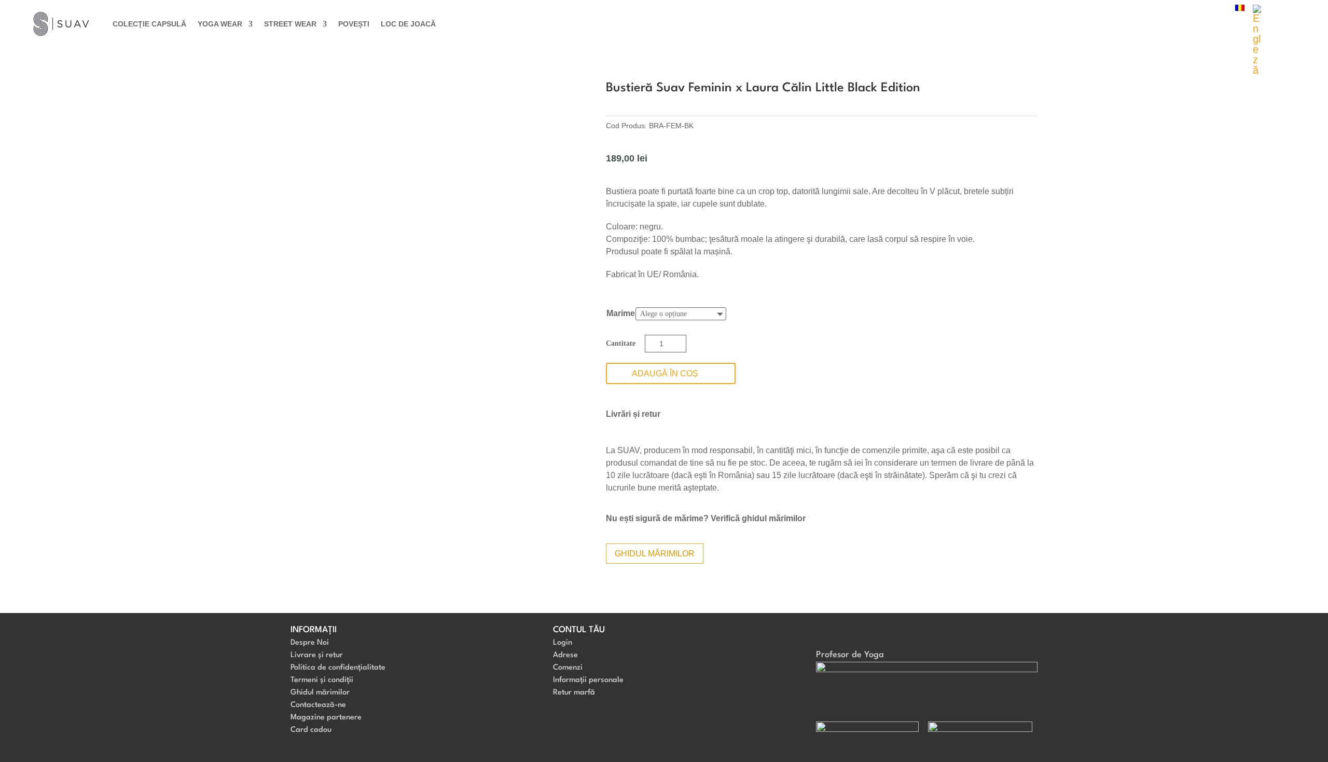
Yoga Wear (220, 24)
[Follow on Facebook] (824, 633)
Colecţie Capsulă (149, 24)
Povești (353, 24)
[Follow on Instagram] (845, 633)
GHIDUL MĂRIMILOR (655, 553)
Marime (620, 313)
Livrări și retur (633, 414)
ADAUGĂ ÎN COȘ (665, 373)
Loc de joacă (408, 24)
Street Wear (290, 24)
